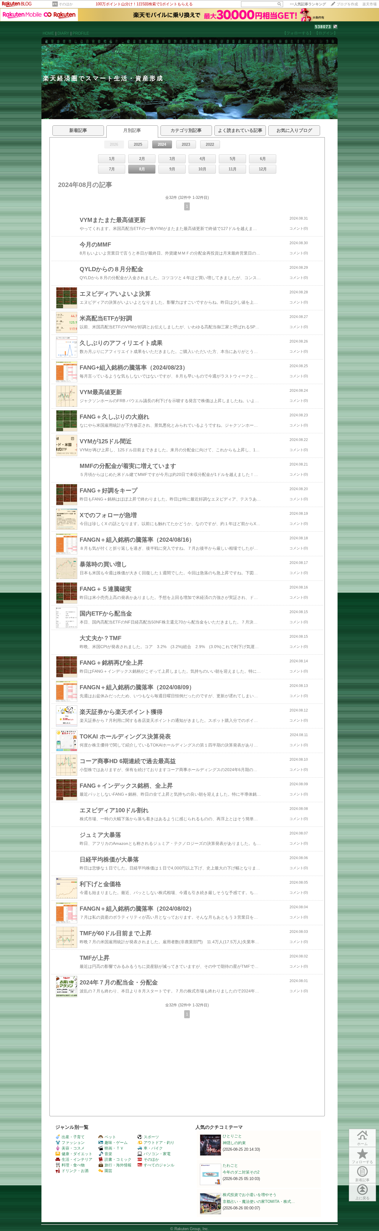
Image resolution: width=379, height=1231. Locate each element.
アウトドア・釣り (159, 1142)
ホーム (362, 1144)
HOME (48, 33)
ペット (110, 1137)
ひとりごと (232, 1136)
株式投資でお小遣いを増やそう (250, 1194)
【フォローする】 (297, 33)
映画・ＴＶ (114, 1148)
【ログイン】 (326, 33)
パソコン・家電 (157, 1154)
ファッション (73, 1142)
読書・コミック (118, 1159)
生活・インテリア (77, 1159)
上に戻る (362, 1198)
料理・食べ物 (73, 1165)
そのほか (66, 4)
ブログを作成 (347, 4)
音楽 (108, 1154)
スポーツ (151, 1137)
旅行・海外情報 (118, 1165)
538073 (323, 27)
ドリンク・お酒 (75, 1170)
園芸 (108, 1170)
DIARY (63, 33)
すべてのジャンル (159, 1165)
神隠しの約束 (234, 1143)
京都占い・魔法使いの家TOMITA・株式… (259, 1201)
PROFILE (81, 33)
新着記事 (362, 1180)
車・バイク (153, 1148)
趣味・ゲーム (116, 1142)
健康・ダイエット (77, 1154)
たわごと (230, 1165)
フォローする (362, 1162)
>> (308, 4)
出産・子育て (73, 1137)
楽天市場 (369, 4)
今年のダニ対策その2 (241, 1172)
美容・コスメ (73, 1148)
